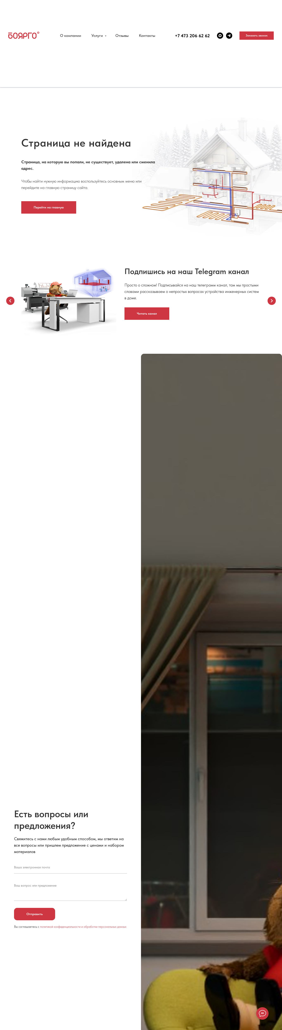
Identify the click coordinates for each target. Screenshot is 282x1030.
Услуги (97, 35)
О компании (70, 35)
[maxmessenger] (220, 35)
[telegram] (229, 35)
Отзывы (122, 35)
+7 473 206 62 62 (192, 35)
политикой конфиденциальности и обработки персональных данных (83, 927)
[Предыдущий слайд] (10, 301)
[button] (256, 35)
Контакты (147, 35)
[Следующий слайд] (272, 301)
